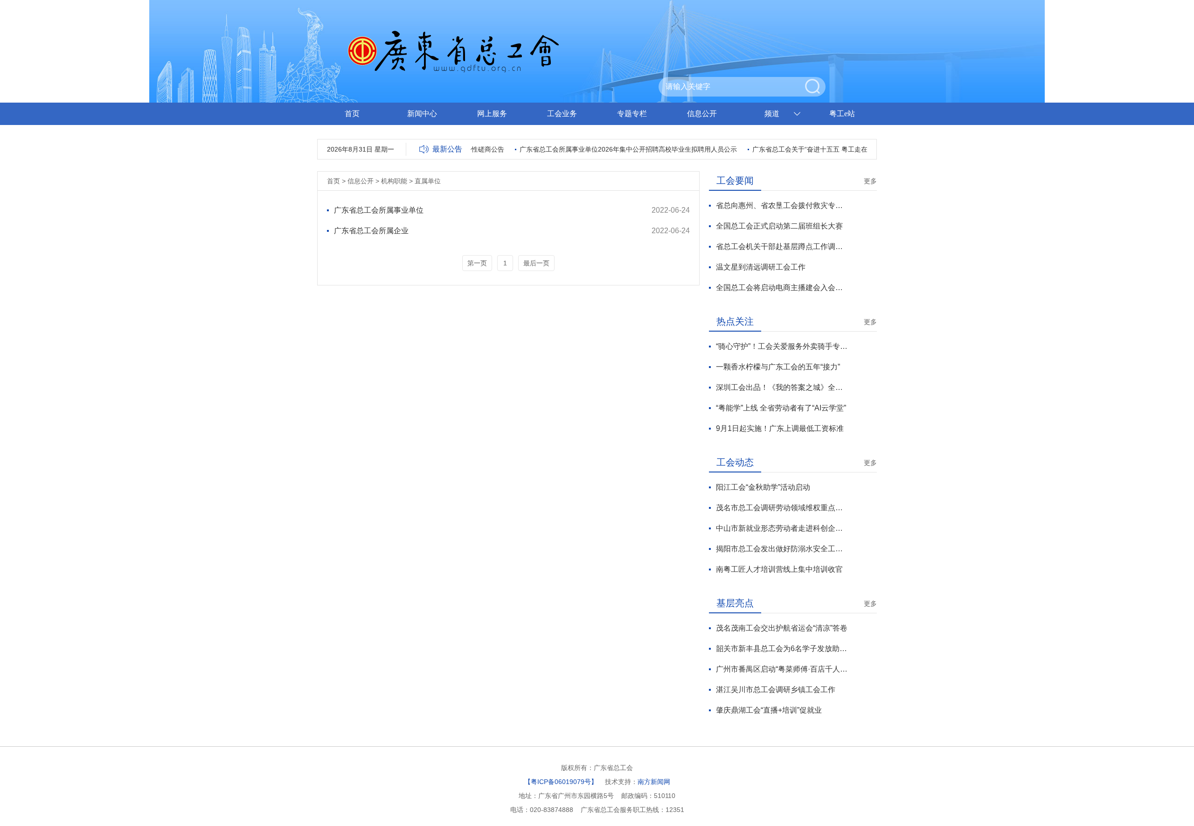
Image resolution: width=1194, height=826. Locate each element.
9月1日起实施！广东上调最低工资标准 (780, 428)
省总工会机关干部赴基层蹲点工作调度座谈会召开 (782, 246)
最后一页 (536, 263)
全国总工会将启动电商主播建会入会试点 (782, 288)
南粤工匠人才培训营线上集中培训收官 (779, 569)
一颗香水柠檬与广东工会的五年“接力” (778, 367)
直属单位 (428, 181)
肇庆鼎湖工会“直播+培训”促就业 (769, 710)
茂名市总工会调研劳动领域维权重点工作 (782, 508)
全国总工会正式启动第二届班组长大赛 (779, 226)
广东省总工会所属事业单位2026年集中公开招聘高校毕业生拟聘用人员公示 (618, 149)
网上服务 (492, 114)
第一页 (477, 263)
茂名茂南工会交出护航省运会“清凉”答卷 (781, 628)
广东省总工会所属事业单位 (378, 210)
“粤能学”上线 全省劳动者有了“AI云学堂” (781, 408)
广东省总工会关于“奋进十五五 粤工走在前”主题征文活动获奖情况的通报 (847, 149)
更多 (870, 181)
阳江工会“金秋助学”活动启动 (763, 487)
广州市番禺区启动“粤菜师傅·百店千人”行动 (782, 669)
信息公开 (702, 114)
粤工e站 (842, 114)
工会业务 (562, 114)
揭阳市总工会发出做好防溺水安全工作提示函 (782, 549)
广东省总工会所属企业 (371, 231)
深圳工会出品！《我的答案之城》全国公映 (782, 387)
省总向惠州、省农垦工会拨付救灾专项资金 (782, 205)
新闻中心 (422, 114)
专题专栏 (632, 114)
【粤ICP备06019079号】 (560, 781)
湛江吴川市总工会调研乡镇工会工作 (775, 690)
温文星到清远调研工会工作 (760, 267)
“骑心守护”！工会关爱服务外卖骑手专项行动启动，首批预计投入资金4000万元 (782, 346)
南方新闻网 (654, 781)
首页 (352, 114)
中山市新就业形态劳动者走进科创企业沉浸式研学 (782, 528)
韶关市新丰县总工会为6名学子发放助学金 (782, 648)
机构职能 (394, 181)
